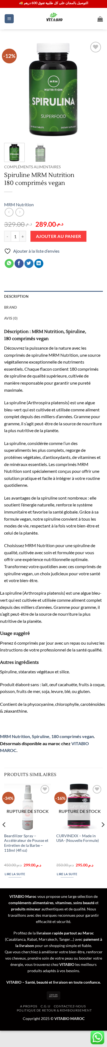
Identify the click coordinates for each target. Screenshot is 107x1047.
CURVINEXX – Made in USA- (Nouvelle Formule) (77, 838)
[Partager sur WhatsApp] (9, 263)
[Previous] (13, 89)
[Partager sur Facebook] (19, 263)
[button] (9, 18)
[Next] (94, 89)
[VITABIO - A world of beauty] (53, 19)
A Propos (28, 1006)
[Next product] (9, 212)
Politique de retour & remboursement (54, 1010)
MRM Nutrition (19, 204)
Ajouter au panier (58, 236)
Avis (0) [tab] (11, 318)
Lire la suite (15, 874)
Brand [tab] (10, 307)
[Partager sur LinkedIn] (38, 263)
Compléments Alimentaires (32, 167)
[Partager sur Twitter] (28, 263)
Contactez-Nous (70, 1006)
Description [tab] (16, 296)
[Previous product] (19, 212)
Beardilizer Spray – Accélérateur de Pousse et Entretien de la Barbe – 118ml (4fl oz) (26, 843)
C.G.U (45, 1006)
